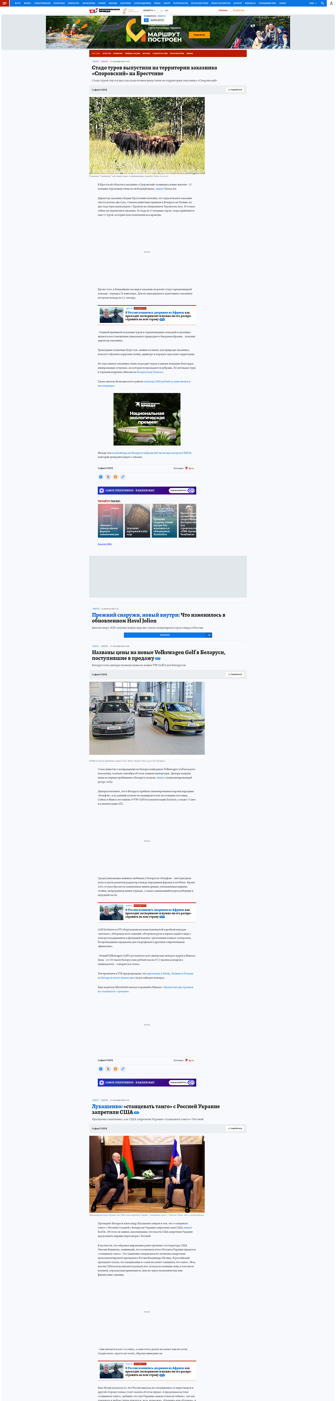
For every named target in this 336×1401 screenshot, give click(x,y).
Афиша (189, 53)
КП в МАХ (146, 53)
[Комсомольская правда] (104, 10)
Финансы (250, 3)
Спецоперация (42, 3)
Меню (4, 3)
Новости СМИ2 (105, 544)
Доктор (237, 3)
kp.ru (191, 468)
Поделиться (236, 90)
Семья (282, 3)
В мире (102, 3)
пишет (160, 189)
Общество (73, 3)
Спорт (167, 3)
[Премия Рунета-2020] (129, 10)
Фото (18, 3)
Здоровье (125, 3)
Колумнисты (180, 3)
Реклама (223, 10)
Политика (59, 3)
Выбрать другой (157, 20)
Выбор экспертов (220, 3)
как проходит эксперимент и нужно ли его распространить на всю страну (158, 316)
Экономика (88, 3)
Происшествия (199, 3)
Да (146, 20)
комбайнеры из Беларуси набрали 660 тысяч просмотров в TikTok (151, 453)
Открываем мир (267, 3)
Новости (107, 53)
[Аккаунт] (331, 3)
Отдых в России (160, 53)
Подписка (238, 10)
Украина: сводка (132, 53)
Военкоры (118, 53)
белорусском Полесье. (150, 372)
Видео (27, 3)
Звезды (113, 3)
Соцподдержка (142, 3)
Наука (157, 3)
